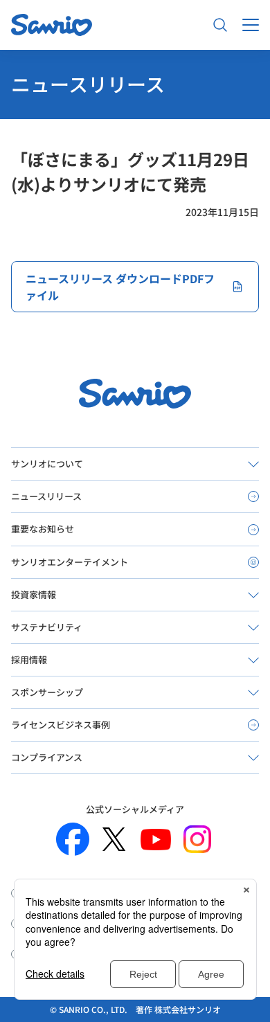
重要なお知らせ (42, 528)
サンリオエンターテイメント (69, 561)
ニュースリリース (46, 496)
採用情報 (29, 659)
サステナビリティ (46, 627)
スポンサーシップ (47, 692)
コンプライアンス (46, 757)
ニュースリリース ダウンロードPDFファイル (120, 286)
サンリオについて (47, 463)
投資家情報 (33, 594)
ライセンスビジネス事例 (60, 724)
